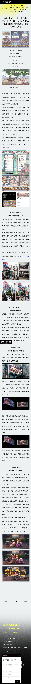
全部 (12, 5)
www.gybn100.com (7, 641)
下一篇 (25, 601)
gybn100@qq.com (7, 644)
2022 (22, 5)
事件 (4, 8)
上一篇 (5, 601)
